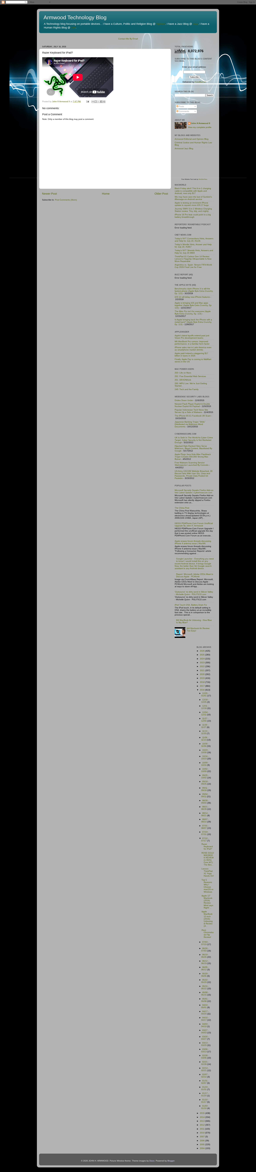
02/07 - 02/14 (205, 1075)
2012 (202, 1125)
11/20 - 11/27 (205, 726)
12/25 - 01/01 (205, 694)
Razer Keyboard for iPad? (207, 846)
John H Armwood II (200, 123)
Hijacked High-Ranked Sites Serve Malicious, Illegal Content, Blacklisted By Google (193, 448)
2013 (202, 1121)
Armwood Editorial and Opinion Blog (191, 139)
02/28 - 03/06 (205, 1056)
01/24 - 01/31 (205, 1088)
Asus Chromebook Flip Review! (207, 933)
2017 (202, 686)
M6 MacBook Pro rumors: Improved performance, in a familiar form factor (192, 342)
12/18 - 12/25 (205, 701)
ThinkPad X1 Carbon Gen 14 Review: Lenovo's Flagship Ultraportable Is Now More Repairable (193, 258)
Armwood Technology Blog (75, 17)
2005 (202, 1144)
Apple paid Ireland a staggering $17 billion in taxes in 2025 (191, 354)
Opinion (160, 23)
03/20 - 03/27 (205, 1038)
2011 (202, 1129)
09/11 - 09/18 (205, 789)
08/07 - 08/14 (205, 820)
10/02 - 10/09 (205, 770)
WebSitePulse (203, 179)
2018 (202, 682)
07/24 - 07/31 (205, 833)
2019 (202, 678)
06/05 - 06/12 (205, 968)
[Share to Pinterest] (104, 101)
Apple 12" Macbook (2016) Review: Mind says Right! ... (207, 902)
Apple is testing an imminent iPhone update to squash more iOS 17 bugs (192, 204)
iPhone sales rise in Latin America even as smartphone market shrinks (193, 348)
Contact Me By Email (128, 39)
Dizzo (152, 1161)
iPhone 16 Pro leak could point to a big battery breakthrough (193, 216)
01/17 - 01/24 (205, 1094)
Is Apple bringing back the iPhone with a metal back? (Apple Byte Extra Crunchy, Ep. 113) (193, 322)
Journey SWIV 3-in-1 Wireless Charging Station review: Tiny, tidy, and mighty (193, 210)
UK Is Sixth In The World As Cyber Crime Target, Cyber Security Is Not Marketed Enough (194, 439)
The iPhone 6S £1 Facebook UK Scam (193, 416)
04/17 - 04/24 (205, 1012)
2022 (202, 666)
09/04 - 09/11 (205, 795)
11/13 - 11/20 (205, 732)
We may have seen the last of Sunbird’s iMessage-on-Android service (193, 198)
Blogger (171, 1161)
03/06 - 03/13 (205, 1050)
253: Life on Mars (183, 373)
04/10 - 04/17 (205, 1019)
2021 (202, 670)
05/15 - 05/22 (205, 987)
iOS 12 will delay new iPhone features (192, 297)
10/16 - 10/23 (205, 757)
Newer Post (49, 193)
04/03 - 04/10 (205, 1025)
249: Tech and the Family (187, 389)
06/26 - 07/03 (205, 949)
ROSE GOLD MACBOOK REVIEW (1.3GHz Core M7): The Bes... (207, 859)
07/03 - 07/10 (205, 943)
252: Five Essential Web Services (190, 376)
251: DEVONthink (183, 380)
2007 (202, 1137)
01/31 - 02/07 (205, 1082)
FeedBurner (200, 82)
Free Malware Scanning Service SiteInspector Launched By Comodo (191, 464)
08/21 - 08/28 (205, 808)
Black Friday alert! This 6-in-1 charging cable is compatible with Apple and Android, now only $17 (193, 190)
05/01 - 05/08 (205, 1000)
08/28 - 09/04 (205, 801)
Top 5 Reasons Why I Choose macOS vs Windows (207, 886)
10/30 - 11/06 (205, 745)
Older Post (161, 193)
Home (106, 193)
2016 (202, 690)
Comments (183, 111)
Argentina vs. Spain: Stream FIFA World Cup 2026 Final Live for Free (193, 266)
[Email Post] (87, 101)
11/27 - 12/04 (205, 719)
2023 (202, 662)
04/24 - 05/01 (205, 1006)
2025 (202, 655)
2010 (202, 1133)
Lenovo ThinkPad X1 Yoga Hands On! (207, 872)
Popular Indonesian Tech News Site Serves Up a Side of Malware (191, 411)
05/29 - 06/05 (205, 975)
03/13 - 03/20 (205, 1044)
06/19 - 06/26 (205, 956)
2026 (202, 651)
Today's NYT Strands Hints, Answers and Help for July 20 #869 (194, 251)
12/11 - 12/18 (205, 707)
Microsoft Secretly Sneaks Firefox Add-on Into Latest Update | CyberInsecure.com (194, 491)
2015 (202, 1113)
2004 (202, 1148)
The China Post (182, 508)
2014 (202, 1117)
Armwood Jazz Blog (184, 148)
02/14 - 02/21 (205, 1069)
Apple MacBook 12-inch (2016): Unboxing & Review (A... (207, 919)
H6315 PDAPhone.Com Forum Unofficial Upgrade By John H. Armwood (194, 524)
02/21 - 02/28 (205, 1063)
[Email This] (92, 101)
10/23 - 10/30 (205, 751)
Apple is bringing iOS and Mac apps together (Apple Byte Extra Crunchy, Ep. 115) (193, 305)
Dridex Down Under (184, 400)
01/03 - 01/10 (205, 1107)
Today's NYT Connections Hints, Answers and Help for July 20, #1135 (194, 239)
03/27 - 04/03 (205, 1031)
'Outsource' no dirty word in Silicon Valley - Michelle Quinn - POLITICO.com (194, 593)
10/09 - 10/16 (205, 764)
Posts (181, 106)
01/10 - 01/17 (205, 1101)
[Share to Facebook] (101, 101)
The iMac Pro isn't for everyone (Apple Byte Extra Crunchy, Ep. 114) (193, 312)
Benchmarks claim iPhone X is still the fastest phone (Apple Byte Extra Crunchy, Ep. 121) (194, 291)
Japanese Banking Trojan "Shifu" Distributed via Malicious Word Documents (190, 424)
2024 (202, 659)
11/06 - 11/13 (205, 738)
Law (73, 27)
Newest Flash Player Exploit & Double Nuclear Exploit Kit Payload (192, 405)
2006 (202, 1141)
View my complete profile (199, 127)
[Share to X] (98, 101)
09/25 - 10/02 (205, 776)
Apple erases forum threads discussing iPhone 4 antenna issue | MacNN (193, 542)
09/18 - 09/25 (205, 782)
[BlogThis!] (95, 101)
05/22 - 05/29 (205, 981)
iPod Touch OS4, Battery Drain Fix (191, 605)
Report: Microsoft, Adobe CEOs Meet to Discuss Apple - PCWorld (194, 575)
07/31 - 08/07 (205, 827)
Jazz (195, 23)
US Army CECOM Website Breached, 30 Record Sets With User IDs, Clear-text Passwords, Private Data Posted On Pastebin (193, 475)
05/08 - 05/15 (205, 993)
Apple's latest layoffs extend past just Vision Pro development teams (192, 336)
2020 (202, 674)
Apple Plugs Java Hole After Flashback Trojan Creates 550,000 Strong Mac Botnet (193, 456)
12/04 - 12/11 (205, 713)
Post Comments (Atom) (66, 200)
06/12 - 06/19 (205, 962)
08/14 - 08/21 (205, 814)
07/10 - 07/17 (205, 839)
